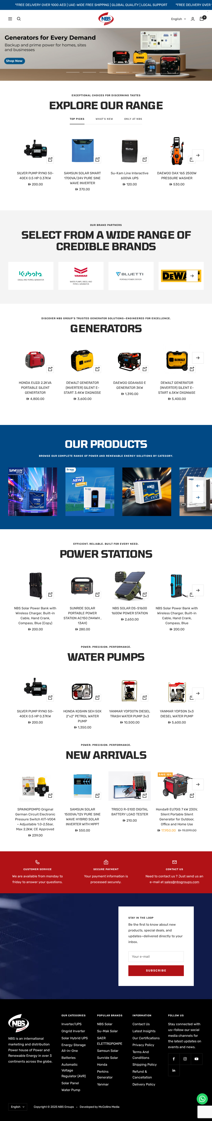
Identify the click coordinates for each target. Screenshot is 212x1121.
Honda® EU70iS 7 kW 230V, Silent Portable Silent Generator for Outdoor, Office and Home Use (177, 816)
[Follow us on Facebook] (173, 1059)
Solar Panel (70, 1083)
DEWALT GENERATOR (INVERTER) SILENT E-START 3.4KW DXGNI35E (82, 388)
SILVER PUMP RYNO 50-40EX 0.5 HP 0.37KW (35, 175)
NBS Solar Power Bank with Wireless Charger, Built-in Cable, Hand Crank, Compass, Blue (177, 615)
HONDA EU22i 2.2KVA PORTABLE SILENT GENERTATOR (35, 388)
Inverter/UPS (71, 1024)
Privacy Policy (143, 1045)
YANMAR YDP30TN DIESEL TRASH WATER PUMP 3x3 (129, 713)
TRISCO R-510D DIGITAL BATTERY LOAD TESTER (129, 811)
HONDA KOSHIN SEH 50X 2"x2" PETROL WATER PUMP (82, 716)
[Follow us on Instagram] (185, 1059)
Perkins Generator (105, 1074)
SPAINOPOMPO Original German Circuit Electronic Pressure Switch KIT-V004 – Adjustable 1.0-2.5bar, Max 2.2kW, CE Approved (35, 819)
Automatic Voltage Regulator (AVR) (73, 1070)
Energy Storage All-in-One (73, 1048)
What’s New (104, 118)
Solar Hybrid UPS (74, 1038)
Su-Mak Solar (107, 1031)
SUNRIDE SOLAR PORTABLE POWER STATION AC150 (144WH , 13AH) (82, 615)
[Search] (19, 19)
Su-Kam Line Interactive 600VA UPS (129, 175)
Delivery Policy (143, 1084)
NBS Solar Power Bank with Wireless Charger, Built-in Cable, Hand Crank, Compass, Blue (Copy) (35, 615)
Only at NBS (133, 118)
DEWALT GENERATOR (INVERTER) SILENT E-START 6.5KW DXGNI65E (176, 388)
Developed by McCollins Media (99, 1107)
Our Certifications (146, 1038)
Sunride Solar (107, 1058)
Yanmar (103, 1084)
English (176, 19)
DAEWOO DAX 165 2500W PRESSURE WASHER (176, 175)
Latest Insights (143, 1031)
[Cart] (202, 19)
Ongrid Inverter (73, 1031)
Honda (102, 1064)
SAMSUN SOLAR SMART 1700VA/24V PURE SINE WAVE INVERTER (82, 178)
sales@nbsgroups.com (181, 882)
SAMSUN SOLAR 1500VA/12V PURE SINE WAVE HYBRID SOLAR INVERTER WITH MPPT (82, 816)
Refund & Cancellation (142, 1074)
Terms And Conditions (140, 1055)
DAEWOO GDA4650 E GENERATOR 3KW (129, 385)
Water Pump (70, 1090)
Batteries (68, 1058)
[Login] (193, 19)
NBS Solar (104, 1024)
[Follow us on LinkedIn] (173, 1070)
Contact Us (141, 1024)
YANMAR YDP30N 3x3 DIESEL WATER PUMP (177, 713)
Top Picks (77, 118)
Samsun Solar (107, 1051)
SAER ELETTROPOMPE (109, 1041)
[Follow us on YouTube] (196, 1059)
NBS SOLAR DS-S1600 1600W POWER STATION (130, 610)
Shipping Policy (144, 1064)
